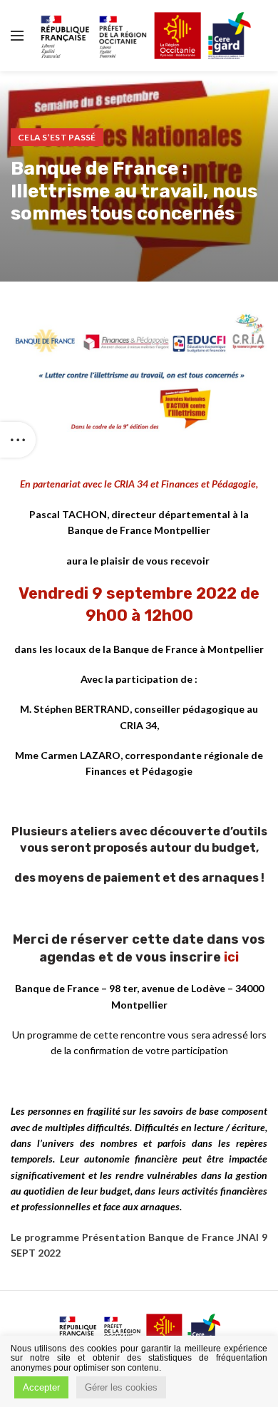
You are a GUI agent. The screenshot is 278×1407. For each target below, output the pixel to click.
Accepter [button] (41, 1387)
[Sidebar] (18, 440)
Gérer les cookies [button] (121, 1387)
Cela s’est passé (57, 137)
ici (231, 957)
